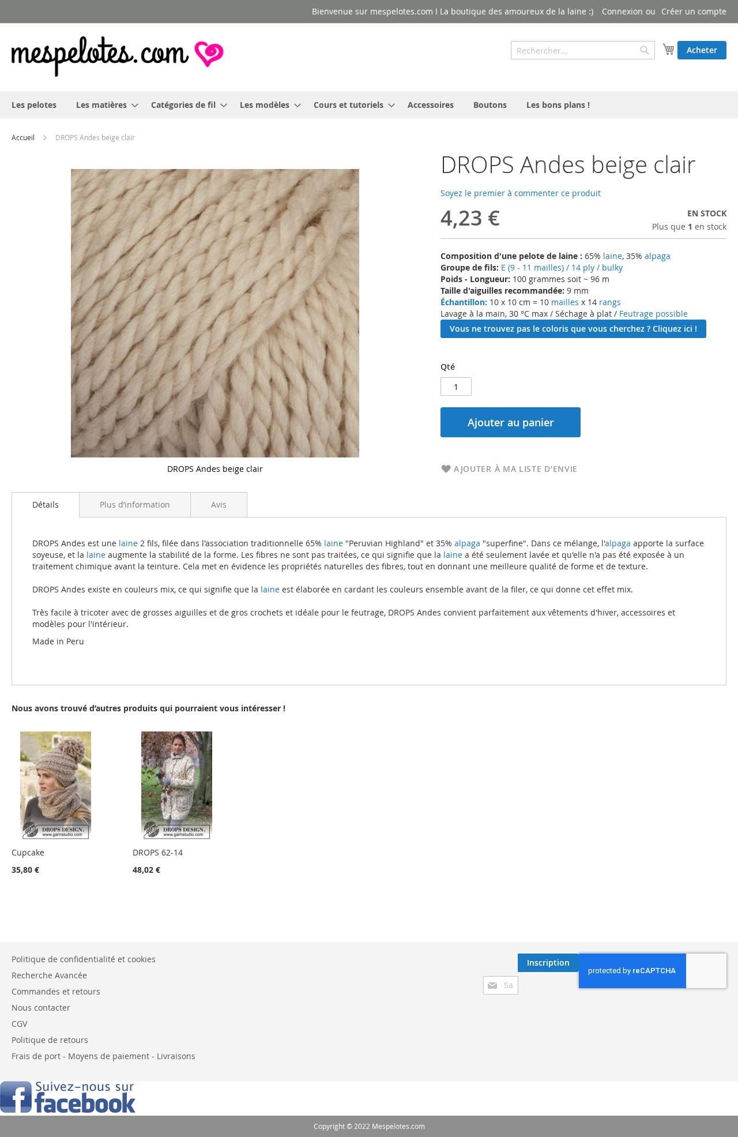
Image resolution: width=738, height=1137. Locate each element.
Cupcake (28, 852)
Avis (219, 504)
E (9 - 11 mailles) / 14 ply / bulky (562, 267)
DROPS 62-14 (158, 852)
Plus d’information (135, 504)
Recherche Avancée (49, 975)
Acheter (702, 49)
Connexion (622, 11)
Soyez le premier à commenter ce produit (520, 192)
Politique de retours (50, 1039)
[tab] (46, 504)
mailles (564, 302)
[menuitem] (34, 104)
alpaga (658, 255)
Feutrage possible (653, 313)
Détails (45, 504)
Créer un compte (693, 11)
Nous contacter (41, 1007)
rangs (609, 302)
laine (611, 255)
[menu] (369, 104)
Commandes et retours (56, 991)
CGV (19, 1023)
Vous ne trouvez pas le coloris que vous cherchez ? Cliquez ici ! (573, 328)
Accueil (23, 137)
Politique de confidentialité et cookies (84, 959)
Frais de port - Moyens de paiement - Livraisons (103, 1055)
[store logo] (119, 56)
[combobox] (583, 50)
